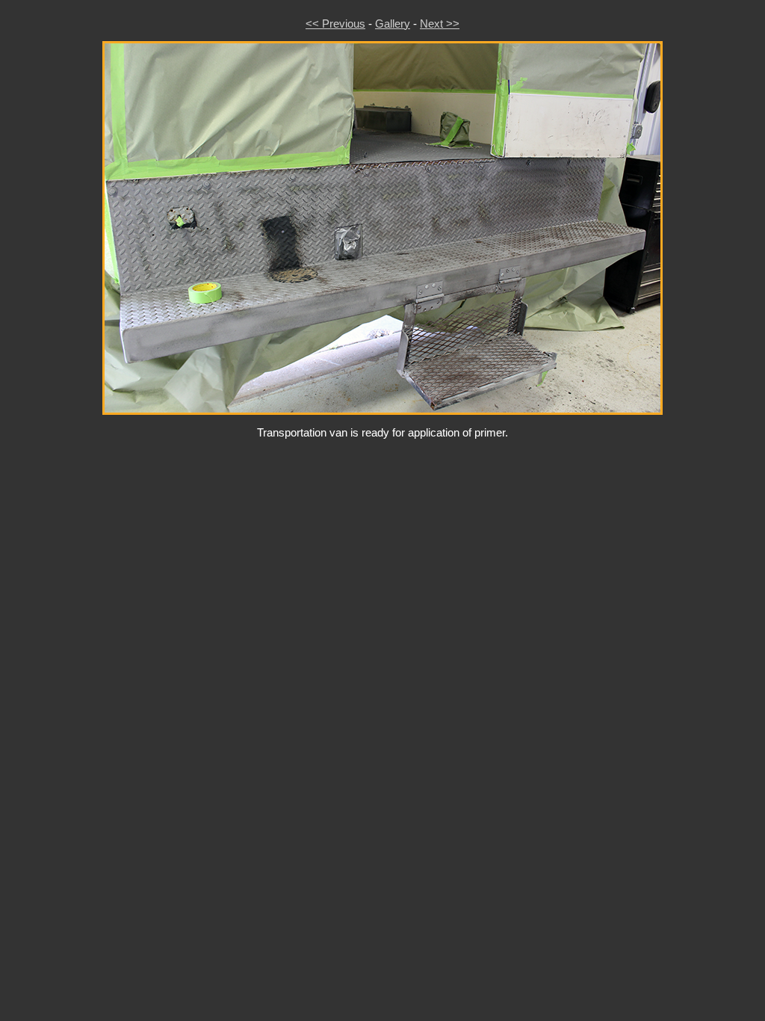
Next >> (439, 23)
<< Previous (335, 23)
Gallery (392, 23)
